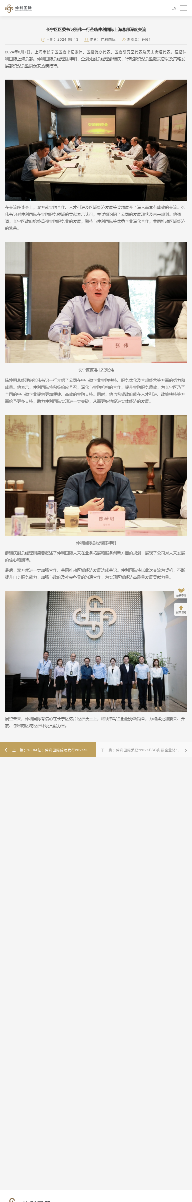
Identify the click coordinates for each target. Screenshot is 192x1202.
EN (174, 7)
